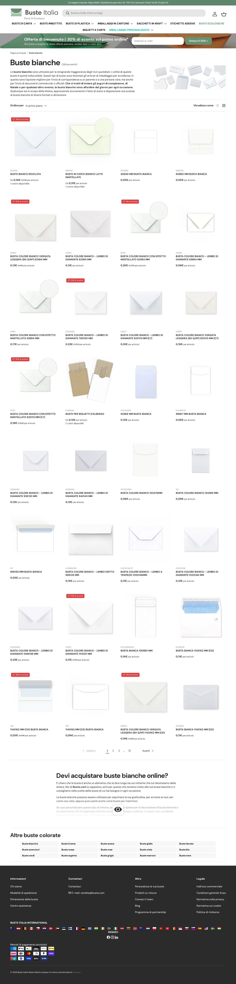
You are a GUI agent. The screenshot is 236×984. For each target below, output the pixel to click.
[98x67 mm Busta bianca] (201, 381)
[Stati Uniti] (206, 928)
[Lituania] (128, 928)
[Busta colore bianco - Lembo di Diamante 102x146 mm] (201, 539)
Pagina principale (18, 53)
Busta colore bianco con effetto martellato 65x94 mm (33, 337)
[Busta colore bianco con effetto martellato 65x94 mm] (35, 303)
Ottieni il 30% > (198, 41)
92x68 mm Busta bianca (136, 414)
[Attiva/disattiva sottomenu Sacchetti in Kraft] (165, 24)
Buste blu (184, 849)
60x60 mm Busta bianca (191, 174)
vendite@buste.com (92, 893)
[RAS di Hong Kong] (167, 928)
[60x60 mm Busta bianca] (201, 142)
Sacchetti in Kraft (150, 23)
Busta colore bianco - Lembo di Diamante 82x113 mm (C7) (142, 337)
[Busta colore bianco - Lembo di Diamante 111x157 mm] (91, 618)
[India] (96, 928)
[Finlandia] (70, 928)
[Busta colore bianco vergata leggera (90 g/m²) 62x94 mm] (35, 224)
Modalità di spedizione (23, 893)
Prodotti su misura (146, 893)
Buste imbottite (51, 23)
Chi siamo (16, 886)
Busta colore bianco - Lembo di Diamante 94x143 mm (87, 494)
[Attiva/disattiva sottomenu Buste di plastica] (92, 24)
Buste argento (69, 855)
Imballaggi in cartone (113, 23)
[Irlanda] (102, 928)
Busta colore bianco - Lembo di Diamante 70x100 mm (87, 337)
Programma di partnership (150, 912)
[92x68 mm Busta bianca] (146, 381)
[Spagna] (199, 928)
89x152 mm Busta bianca (26, 571)
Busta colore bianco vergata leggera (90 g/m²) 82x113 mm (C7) (197, 337)
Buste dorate (186, 843)
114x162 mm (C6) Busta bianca (29, 729)
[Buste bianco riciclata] (35, 142)
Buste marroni (148, 855)
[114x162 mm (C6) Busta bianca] (35, 697)
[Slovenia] (193, 928)
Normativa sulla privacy (210, 899)
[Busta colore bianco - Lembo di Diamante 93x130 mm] (35, 460)
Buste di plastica (78, 23)
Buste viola (146, 849)
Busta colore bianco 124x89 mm (197, 493)
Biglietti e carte (94, 30)
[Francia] (76, 928)
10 (129, 750)
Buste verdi (28, 855)
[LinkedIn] (116, 937)
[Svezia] (212, 928)
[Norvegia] (135, 928)
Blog (137, 905)
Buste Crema (68, 843)
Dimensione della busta (24, 899)
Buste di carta (22, 23)
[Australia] (12, 928)
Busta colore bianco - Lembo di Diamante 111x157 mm (87, 652)
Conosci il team (144, 899)
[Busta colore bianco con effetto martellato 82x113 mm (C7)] (35, 381)
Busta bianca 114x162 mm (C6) (195, 650)
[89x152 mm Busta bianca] (35, 539)
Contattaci (74, 886)
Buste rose (106, 849)
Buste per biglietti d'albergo (85, 414)
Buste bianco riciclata (25, 174)
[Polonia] (154, 928)
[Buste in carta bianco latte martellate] (91, 142)
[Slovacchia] (186, 928)
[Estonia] (64, 928)
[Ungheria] (219, 928)
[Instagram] (112, 937)
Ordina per (17, 105)
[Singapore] (180, 928)
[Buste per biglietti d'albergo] (91, 381)
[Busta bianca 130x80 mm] (146, 618)
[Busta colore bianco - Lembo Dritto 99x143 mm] (91, 539)
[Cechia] (37, 928)
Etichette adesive (182, 23)
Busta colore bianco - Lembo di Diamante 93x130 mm (31, 494)
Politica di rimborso (208, 912)
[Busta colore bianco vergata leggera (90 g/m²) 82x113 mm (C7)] (201, 303)
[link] (89, 751)
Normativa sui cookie (209, 905)
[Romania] (173, 928)
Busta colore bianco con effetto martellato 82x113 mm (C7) (33, 415)
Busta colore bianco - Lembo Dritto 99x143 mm (90, 573)
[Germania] (83, 928)
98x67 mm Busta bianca (191, 414)
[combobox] (133, 13)
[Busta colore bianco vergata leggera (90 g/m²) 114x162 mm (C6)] (146, 697)
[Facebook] (108, 937)
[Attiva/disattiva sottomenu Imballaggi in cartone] (132, 24)
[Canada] (31, 928)
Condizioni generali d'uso (211, 893)
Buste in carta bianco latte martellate (84, 175)
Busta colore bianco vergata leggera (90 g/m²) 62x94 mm (30, 258)
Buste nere (185, 855)
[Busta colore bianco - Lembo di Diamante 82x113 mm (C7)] (146, 303)
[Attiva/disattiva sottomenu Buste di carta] (35, 24)
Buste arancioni (30, 849)
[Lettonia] (122, 928)
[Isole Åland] (109, 928)
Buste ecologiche (211, 23)
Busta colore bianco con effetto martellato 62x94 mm (143, 258)
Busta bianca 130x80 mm (137, 650)
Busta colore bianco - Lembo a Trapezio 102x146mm (141, 573)
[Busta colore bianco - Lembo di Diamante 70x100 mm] (91, 303)
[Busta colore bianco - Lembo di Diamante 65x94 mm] (201, 224)
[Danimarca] (50, 928)
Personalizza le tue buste (149, 886)
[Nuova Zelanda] (141, 928)
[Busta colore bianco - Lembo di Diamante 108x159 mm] (35, 618)
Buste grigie (107, 855)
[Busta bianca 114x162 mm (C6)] (201, 618)
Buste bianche (30, 843)
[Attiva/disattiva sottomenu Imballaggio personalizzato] (152, 30)
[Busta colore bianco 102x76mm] (146, 460)
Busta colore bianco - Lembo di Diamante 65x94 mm (197, 258)
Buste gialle (146, 843)
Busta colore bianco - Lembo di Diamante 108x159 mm (31, 652)
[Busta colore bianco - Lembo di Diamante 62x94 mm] (91, 224)
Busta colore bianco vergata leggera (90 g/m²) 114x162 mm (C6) (143, 731)
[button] (223, 14)
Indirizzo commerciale (209, 886)
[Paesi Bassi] (148, 928)
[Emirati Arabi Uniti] (57, 928)
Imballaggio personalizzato (129, 30)
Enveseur (76, 972)
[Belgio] (25, 928)
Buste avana (107, 843)
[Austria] (18, 928)
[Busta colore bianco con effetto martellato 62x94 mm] (146, 224)
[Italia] (115, 928)
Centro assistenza (20, 905)
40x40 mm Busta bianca (136, 174)
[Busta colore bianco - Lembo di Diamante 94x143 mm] (91, 460)
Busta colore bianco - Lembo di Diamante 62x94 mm (87, 258)
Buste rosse (67, 849)
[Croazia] (44, 928)
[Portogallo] (161, 928)
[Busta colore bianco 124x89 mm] (201, 460)
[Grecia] (89, 928)
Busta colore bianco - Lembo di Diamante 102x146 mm (197, 573)
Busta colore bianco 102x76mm (141, 493)
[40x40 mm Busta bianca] (146, 142)
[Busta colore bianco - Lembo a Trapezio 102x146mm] (146, 539)
